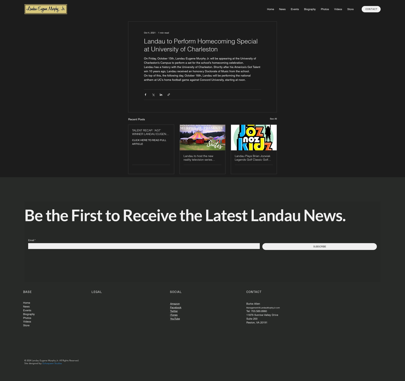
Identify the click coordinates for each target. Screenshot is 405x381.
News (26, 306)
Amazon (175, 303)
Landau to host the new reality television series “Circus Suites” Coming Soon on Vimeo (202, 157)
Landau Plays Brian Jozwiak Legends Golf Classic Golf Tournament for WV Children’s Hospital (253, 157)
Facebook (175, 307)
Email (32, 240)
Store (26, 325)
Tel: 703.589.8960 (256, 311)
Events (27, 310)
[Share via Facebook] (145, 94)
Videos (27, 321)
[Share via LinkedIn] (160, 94)
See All (273, 118)
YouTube (175, 318)
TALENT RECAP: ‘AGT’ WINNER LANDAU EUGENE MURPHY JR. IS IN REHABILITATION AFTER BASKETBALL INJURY (150, 132)
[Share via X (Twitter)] (153, 94)
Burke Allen (253, 303)
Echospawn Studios (52, 363)
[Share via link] (168, 94)
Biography (29, 314)
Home (26, 302)
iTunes (174, 314)
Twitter (174, 311)
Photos (27, 318)
